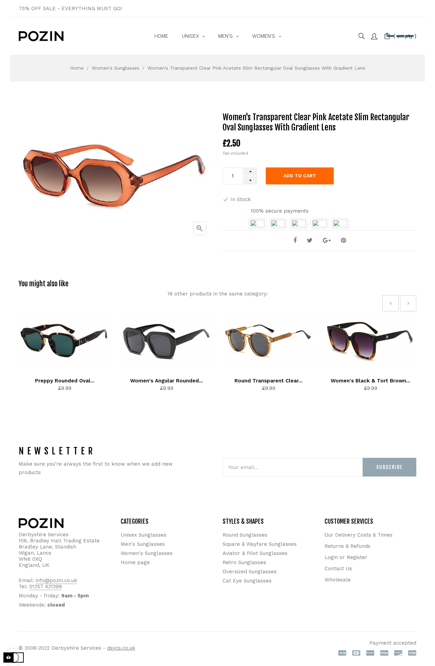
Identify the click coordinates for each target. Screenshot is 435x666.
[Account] (374, 36)
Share (295, 240)
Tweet (310, 240)
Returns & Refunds (347, 546)
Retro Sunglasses (244, 562)
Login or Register (346, 557)
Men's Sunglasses (143, 544)
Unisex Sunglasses (144, 535)
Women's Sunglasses (147, 553)
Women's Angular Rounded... (166, 381)
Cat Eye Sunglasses (247, 581)
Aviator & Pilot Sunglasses (255, 553)
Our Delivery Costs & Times (359, 535)
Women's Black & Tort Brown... (370, 381)
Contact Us (338, 568)
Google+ (327, 240)
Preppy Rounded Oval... (64, 381)
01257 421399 (45, 586)
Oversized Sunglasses (250, 572)
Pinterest (343, 240)
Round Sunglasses (245, 535)
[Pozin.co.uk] (41, 36)
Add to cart (299, 175)
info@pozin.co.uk (56, 580)
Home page (135, 562)
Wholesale (338, 580)
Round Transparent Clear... (268, 381)
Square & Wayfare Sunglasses (260, 544)
